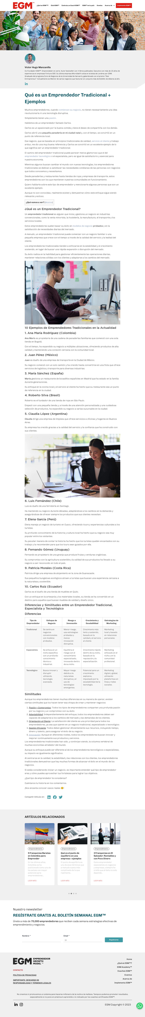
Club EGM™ (55, 5)
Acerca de (127, 979)
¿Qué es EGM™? (42, 5)
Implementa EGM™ (124, 5)
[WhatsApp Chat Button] (140, 1006)
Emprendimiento (35, 849)
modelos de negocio (83, 226)
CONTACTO (18, 970)
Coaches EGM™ (125, 971)
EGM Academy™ (124, 967)
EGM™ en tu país (88, 5)
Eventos (99, 5)
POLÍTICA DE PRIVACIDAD (24, 975)
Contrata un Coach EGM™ (71, 5)
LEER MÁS (32, 881)
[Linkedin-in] (16, 1004)
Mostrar (48, 202)
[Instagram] (21, 1004)
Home (129, 959)
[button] (49, 797)
